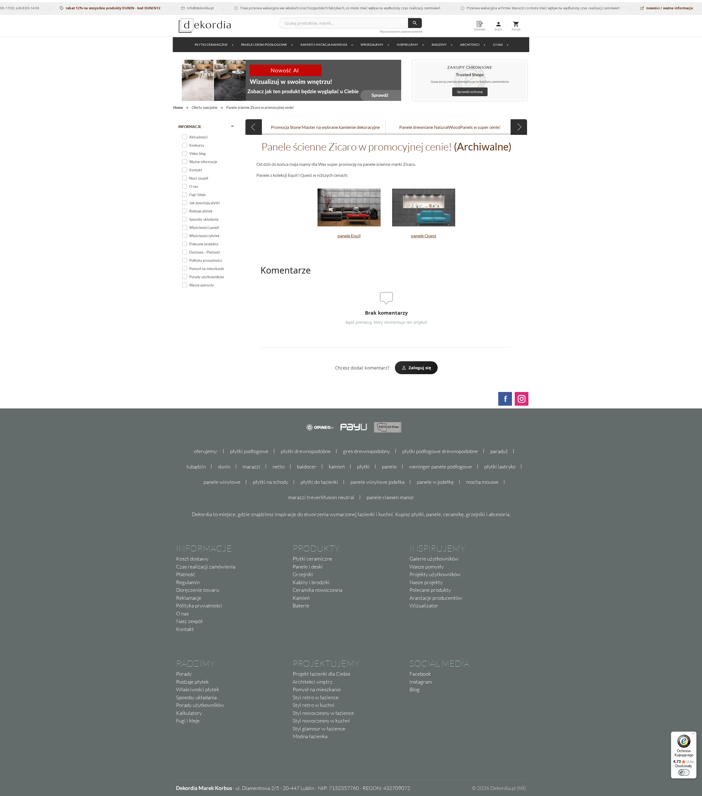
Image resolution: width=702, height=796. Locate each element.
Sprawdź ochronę (470, 92)
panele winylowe (221, 482)
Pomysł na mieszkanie (317, 689)
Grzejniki (303, 574)
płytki (363, 466)
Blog (414, 689)
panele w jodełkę (435, 482)
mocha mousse (482, 482)
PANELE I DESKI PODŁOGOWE (264, 44)
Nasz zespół (189, 621)
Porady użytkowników (200, 705)
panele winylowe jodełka (377, 482)
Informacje (189, 126)
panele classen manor (390, 497)
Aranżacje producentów (435, 598)
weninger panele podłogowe (440, 466)
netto (279, 466)
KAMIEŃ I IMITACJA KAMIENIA (324, 44)
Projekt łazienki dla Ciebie (321, 673)
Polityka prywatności (199, 605)
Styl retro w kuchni (314, 705)
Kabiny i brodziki (311, 582)
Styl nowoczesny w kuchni (321, 720)
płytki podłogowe (249, 451)
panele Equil (349, 235)
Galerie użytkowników (433, 558)
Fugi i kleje (188, 720)
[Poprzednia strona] (253, 127)
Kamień (301, 598)
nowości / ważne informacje (653, 8)
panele (389, 466)
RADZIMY (439, 44)
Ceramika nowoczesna (317, 590)
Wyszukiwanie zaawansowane (401, 31)
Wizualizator (423, 605)
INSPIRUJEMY (407, 44)
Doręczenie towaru (197, 590)
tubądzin (196, 466)
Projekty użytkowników (434, 574)
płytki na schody (270, 482)
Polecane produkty (430, 590)
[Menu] (693, 735)
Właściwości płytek (197, 689)
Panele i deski (308, 566)
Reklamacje (188, 598)
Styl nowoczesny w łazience (323, 713)
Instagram (420, 681)
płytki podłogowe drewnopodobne (440, 451)
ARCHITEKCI (470, 44)
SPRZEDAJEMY (372, 44)
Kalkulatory (189, 713)
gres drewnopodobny (366, 451)
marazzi (251, 466)
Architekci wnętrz (312, 681)
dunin (224, 466)
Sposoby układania (196, 697)
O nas (182, 613)
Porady (184, 673)
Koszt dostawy (192, 558)
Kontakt (185, 629)
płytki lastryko (500, 466)
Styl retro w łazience (316, 697)
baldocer (306, 466)
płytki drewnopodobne (306, 451)
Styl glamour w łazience (319, 728)
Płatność (185, 574)
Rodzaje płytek (192, 681)
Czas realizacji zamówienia (205, 566)
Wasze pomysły (426, 566)
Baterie (301, 605)
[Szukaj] (415, 23)
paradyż (499, 451)
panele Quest (423, 235)
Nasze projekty (426, 582)
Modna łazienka (310, 736)
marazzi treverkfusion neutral (321, 497)
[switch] (683, 772)
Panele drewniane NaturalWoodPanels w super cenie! (449, 127)
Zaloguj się (420, 367)
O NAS (498, 44)
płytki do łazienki (319, 482)
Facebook (420, 673)
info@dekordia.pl (184, 8)
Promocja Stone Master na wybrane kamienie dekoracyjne (325, 127)
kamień (337, 466)
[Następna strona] (519, 127)
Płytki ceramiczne (211, 44)
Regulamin (188, 582)
